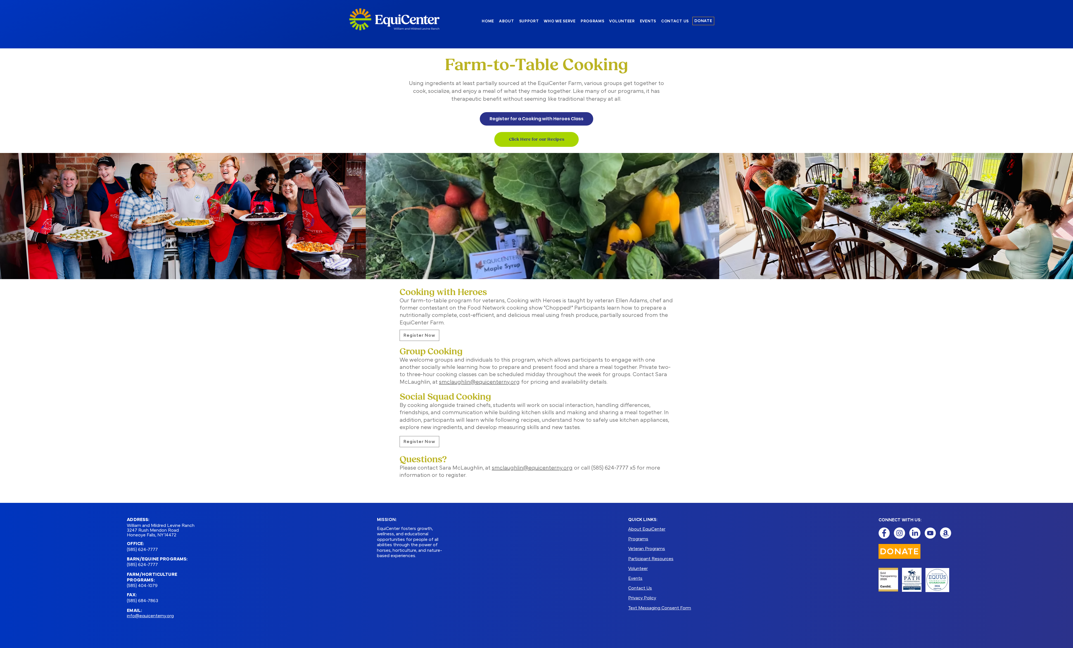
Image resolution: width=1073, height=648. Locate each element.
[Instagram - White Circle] (899, 533)
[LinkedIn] (914, 533)
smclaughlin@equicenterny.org (479, 382)
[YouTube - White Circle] (930, 533)
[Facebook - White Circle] (884, 533)
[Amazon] (945, 533)
